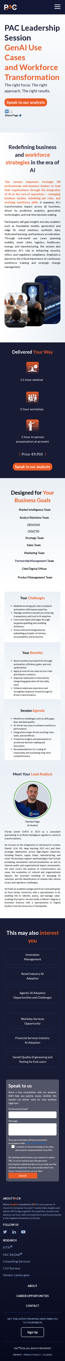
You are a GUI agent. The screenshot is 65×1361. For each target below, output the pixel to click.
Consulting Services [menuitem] (16, 1261)
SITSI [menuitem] (7, 1247)
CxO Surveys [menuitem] (11, 1268)
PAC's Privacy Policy (35, 1143)
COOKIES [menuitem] (47, 1354)
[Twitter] (5, 1231)
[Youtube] (23, 1231)
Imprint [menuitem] (17, 1354)
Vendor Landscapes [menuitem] (16, 1275)
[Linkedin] (14, 1231)
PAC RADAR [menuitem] (12, 1254)
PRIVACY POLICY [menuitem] (32, 1354)
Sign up (32, 1332)
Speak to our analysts (26, 102)
